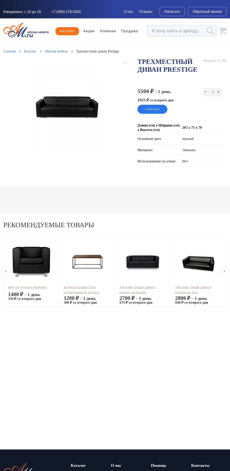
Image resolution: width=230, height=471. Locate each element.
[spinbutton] (212, 92)
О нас (128, 11)
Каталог (67, 31)
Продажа (129, 31)
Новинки (108, 31)
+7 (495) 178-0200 (66, 12)
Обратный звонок (207, 11)
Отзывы (145, 11)
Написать (172, 11)
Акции (89, 31)
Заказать (152, 109)
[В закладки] (125, 63)
